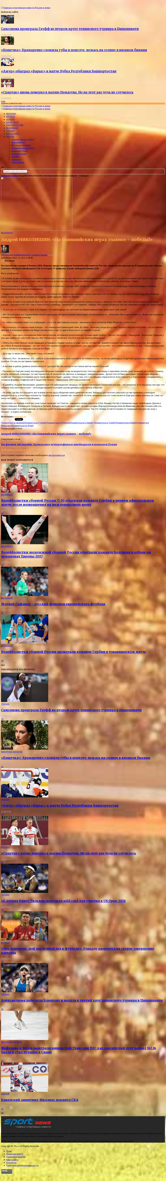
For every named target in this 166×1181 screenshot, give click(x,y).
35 (2, 1009)
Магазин (11, 113)
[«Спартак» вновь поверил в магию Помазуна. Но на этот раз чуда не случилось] (7, 86)
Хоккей (10, 119)
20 (2, 513)
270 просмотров (9, 254)
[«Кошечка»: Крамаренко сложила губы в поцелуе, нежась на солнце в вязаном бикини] (7, 44)
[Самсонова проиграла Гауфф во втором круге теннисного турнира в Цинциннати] (7, 22)
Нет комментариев (37, 254)
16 (2, 909)
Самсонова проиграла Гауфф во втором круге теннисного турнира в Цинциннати (70, 29)
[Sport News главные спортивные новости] (27, 1128)
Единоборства (14, 125)
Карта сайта (12, 1159)
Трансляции (17, 162)
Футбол (10, 116)
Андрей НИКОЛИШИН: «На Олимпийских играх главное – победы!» (46, 433)
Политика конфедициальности (22, 1165)
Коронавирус (18, 142)
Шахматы (16, 159)
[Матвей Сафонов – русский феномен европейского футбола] (24, 595)
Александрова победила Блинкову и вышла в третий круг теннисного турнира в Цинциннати (82, 1000)
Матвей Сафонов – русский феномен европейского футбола (53, 604)
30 (2, 660)
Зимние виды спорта (22, 139)
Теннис (10, 130)
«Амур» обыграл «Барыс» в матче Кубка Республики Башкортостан (58, 71)
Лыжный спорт (19, 150)
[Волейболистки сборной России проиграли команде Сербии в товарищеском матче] (24, 642)
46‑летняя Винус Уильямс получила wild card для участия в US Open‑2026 (63, 901)
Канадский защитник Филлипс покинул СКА (39, 1100)
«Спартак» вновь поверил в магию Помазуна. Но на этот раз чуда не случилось (67, 92)
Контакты (11, 1162)
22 (2, 1061)
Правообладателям (16, 1156)
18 (2, 719)
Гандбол (15, 156)
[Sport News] (25, 7)
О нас (9, 1151)
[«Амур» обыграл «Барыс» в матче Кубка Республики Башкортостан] (7, 65)
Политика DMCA (14, 1154)
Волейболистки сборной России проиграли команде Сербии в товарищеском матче (73, 652)
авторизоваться (57, 455)
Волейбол (12, 128)
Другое (10, 136)
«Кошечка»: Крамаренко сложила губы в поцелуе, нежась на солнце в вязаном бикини (74, 50)
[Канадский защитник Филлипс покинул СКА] (24, 1091)
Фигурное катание (21, 145)
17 (2, 613)
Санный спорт (19, 153)
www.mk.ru (19, 416)
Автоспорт (12, 133)
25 (2, 1108)
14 (2, 565)
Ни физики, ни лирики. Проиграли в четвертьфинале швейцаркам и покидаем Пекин (59, 444)
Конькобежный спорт (22, 148)
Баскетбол (12, 122)
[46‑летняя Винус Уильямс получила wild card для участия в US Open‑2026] (24, 892)
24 (2, 862)
